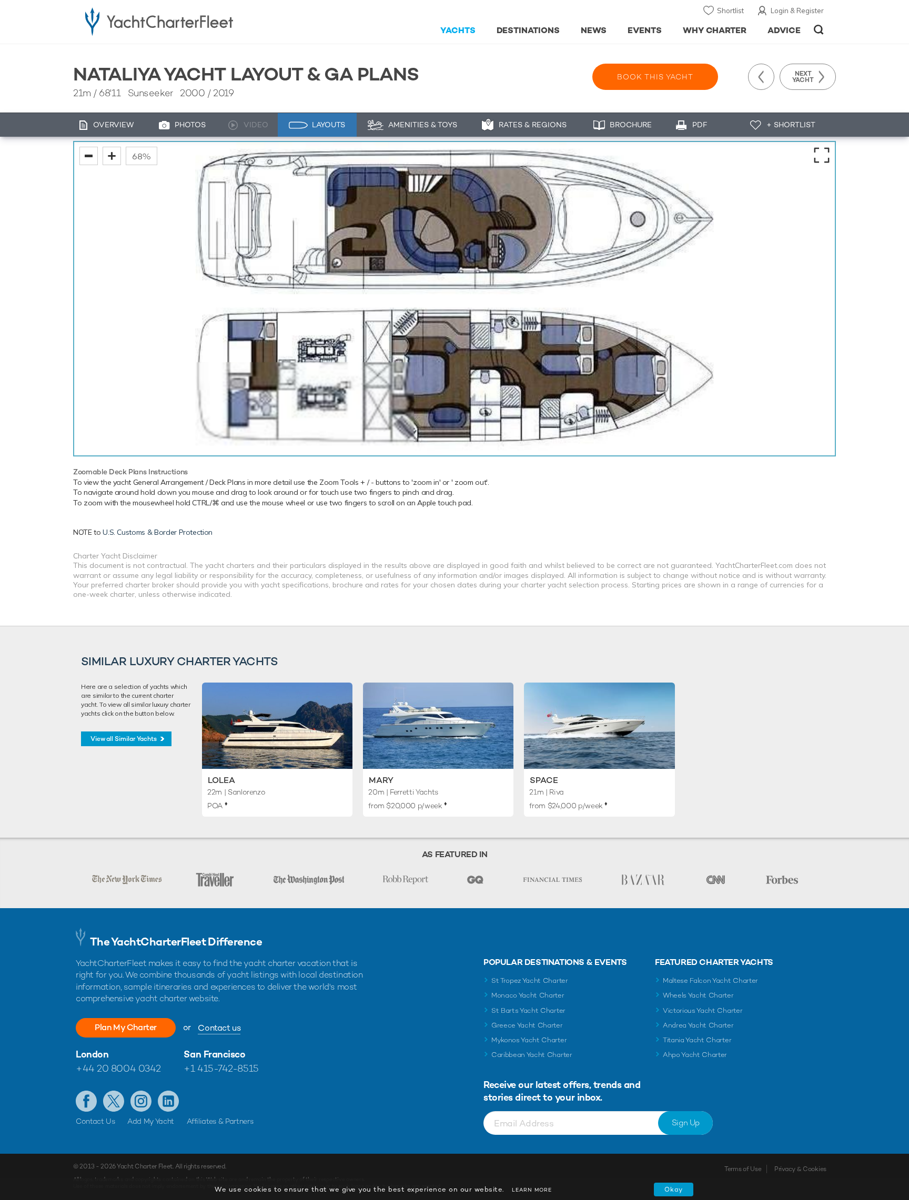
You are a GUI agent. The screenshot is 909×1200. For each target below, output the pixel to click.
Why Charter (715, 30)
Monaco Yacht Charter (527, 995)
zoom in (112, 156)
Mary (381, 780)
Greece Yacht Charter (527, 1025)
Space (544, 780)
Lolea (221, 780)
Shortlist (730, 10)
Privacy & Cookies (800, 1169)
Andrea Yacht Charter (698, 1025)
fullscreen (822, 155)
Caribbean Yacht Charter (531, 1054)
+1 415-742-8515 (221, 1068)
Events (645, 30)
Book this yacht (655, 77)
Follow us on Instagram (141, 1101)
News (594, 30)
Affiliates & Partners (220, 1121)
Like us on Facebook (86, 1101)
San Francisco (214, 1054)
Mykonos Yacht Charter (529, 1039)
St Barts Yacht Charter (528, 1010)
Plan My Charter (126, 1027)
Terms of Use (742, 1169)
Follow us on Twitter (113, 1101)
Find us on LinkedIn (168, 1101)
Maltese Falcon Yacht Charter (710, 980)
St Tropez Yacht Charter (529, 980)
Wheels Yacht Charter (698, 995)
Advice (784, 30)
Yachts (458, 30)
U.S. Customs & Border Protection (158, 532)
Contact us (219, 1027)
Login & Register (797, 10)
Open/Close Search (819, 30)
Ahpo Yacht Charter (695, 1054)
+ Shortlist (790, 124)
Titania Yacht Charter (697, 1039)
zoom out (88, 156)
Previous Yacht (761, 77)
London (92, 1054)
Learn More (532, 1189)
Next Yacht (803, 76)
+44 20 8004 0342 (118, 1068)
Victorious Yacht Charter (702, 1010)
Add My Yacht (150, 1121)
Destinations (528, 30)
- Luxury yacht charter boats (192, 21)
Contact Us (95, 1121)
